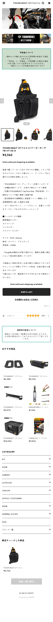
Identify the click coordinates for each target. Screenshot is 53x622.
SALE (4, 522)
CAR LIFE (6, 490)
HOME (4, 467)
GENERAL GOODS (10, 514)
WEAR (4, 506)
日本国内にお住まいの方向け (26, 299)
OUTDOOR (7, 483)
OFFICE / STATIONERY (12, 498)
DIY (3, 459)
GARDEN (6, 475)
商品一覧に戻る (26, 581)
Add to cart (26, 292)
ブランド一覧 (8, 530)
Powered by (24, 597)
